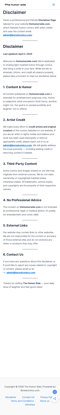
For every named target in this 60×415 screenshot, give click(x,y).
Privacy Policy (47, 397)
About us (44, 401)
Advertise (30, 404)
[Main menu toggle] (53, 4)
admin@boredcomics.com (17, 35)
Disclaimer (10, 397)
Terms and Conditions (22, 401)
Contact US (28, 397)
